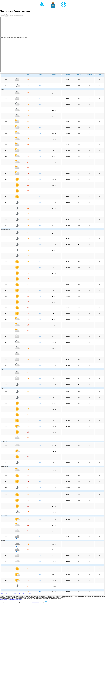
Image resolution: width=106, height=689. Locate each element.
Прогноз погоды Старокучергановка (15, 599)
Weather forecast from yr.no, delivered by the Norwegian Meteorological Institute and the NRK (16, 593)
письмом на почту (35, 602)
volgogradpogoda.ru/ (4, 599)
